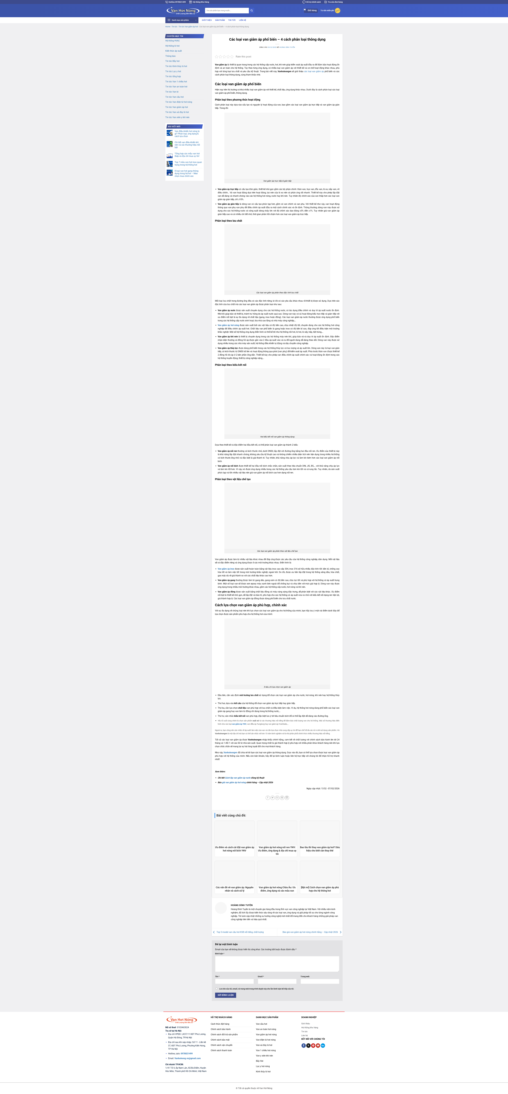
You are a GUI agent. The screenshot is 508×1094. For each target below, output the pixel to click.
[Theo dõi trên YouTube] (318, 1045)
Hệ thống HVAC (172, 40)
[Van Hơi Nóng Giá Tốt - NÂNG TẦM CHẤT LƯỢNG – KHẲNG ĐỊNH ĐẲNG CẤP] (183, 10)
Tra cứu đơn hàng (335, 2)
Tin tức (232, 20)
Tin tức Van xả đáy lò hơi (177, 112)
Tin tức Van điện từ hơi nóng (178, 102)
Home (167, 27)
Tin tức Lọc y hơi (173, 71)
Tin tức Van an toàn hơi (176, 86)
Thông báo (170, 56)
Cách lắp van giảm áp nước (238, 778)
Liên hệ (242, 20)
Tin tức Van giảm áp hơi (188, 27)
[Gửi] (251, 10)
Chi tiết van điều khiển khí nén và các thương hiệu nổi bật (187, 145)
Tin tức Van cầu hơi (174, 97)
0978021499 (187, 1053)
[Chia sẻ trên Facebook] (268, 798)
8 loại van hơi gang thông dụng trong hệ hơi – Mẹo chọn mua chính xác (186, 173)
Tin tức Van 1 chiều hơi (176, 81)
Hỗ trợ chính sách (313, 2)
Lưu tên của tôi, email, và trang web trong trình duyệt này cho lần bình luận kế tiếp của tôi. (256, 989)
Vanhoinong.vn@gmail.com (187, 1058)
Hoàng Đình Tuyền (287, 47)
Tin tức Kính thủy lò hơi (176, 66)
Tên (217, 976)
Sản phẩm (220, 20)
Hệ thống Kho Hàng (201, 2)
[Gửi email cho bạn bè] (277, 798)
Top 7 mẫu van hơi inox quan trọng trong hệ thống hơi (188, 163)
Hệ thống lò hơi (172, 46)
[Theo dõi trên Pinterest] (313, 1045)
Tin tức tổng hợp (173, 76)
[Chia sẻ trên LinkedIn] (287, 798)
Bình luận (219, 954)
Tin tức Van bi (171, 92)
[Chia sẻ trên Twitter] (272, 798)
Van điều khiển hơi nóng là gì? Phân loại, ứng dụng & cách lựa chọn (187, 133)
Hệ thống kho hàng (309, 1027)
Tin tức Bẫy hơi (172, 61)
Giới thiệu (207, 20)
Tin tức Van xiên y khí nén (177, 117)
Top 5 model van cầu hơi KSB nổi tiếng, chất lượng (240, 932)
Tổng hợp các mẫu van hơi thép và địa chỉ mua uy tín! (187, 154)
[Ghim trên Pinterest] (282, 798)
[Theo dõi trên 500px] (323, 1045)
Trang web (305, 976)
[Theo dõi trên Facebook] (303, 1045)
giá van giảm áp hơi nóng (234, 782)
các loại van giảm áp (314, 71)
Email (261, 976)
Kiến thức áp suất (173, 51)
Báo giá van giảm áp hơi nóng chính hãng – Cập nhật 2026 (310, 932)
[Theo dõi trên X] (308, 1045)
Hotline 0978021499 (177, 2)
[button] (181, 20)
